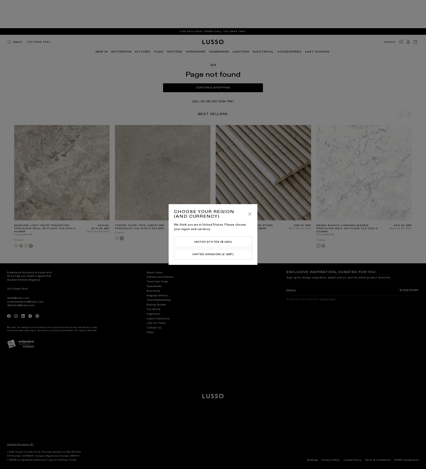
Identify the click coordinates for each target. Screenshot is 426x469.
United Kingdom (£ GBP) (212, 254)
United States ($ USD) (213, 242)
